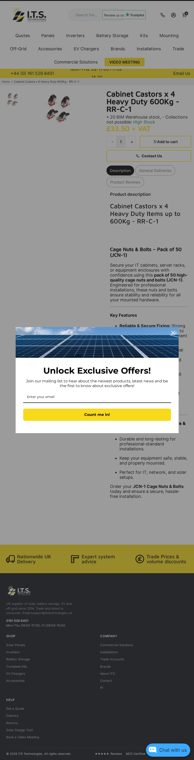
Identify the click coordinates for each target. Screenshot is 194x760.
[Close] (173, 332)
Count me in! (97, 414)
